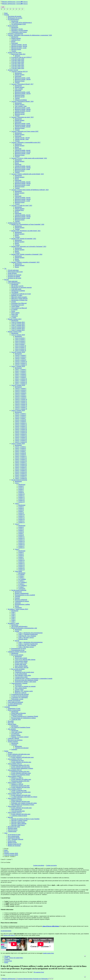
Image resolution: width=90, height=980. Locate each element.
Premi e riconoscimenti (14, 710)
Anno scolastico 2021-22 (15, 770)
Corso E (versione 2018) (18, 410)
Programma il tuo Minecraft (19, 303)
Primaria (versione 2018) (14, 331)
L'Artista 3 (21, 580)
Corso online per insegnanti (15, 702)
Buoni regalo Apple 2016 (18, 54)
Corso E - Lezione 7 (20, 418)
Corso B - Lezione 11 (21, 363)
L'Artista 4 (21, 584)
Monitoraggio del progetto (15, 18)
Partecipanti (14, 43)
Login (2, 7)
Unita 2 (13, 614)
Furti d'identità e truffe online (23, 675)
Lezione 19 (21, 522)
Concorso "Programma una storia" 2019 (22, 117)
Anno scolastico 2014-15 (15, 812)
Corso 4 (17, 549)
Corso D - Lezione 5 (20, 391)
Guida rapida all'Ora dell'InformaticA (21, 22)
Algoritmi (17, 596)
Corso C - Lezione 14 (21, 382)
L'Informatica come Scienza (19, 32)
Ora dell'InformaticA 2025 (18, 24)
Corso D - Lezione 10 (21, 399)
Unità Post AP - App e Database (27, 636)
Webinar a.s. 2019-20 (17, 784)
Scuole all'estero (12, 273)
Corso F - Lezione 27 (21, 476)
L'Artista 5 (21, 587)
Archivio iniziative (13, 741)
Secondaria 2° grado (13, 623)
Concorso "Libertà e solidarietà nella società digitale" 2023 (27, 174)
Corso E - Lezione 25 (21, 440)
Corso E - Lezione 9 (20, 421)
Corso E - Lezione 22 (21, 435)
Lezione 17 (21, 521)
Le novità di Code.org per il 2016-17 (21, 57)
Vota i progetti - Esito (21, 106)
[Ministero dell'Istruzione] (8, 978)
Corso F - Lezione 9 (20, 454)
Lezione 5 (21, 489)
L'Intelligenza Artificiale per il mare (21, 293)
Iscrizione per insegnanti (14, 275)
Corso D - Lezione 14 (21, 404)
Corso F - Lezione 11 (21, 456)
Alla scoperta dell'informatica (19, 626)
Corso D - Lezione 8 (20, 396)
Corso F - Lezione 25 (21, 473)
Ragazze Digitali (15, 735)
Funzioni (17, 598)
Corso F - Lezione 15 (21, 459)
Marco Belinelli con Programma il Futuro (22, 804)
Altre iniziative (12, 729)
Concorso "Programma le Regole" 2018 (22, 101)
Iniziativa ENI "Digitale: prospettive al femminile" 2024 (26, 254)
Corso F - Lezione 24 (21, 472)
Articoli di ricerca (12, 830)
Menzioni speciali (20, 96)
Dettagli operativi (16, 38)
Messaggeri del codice (14, 826)
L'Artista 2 (21, 577)
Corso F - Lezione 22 (21, 469)
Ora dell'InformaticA (13, 19)
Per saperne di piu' (39, 972)
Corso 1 (17, 483)
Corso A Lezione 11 (20, 347)
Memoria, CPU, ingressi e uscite (24, 691)
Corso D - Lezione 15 (21, 405)
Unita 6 (13, 620)
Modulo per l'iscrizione (14, 845)
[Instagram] (14, 10)
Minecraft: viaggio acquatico (19, 297)
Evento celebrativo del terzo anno (20, 801)
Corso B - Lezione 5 (20, 357)
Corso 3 (17, 524)
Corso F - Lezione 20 (21, 465)
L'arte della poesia (16, 289)
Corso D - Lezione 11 (21, 401)
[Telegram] (20, 10)
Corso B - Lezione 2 (20, 355)
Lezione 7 (21, 491)
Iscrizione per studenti (14, 276)
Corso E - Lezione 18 (21, 429)
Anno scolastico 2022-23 (15, 763)
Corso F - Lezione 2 (20, 446)
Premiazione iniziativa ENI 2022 (20, 771)
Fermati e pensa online (21, 662)
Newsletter (11, 721)
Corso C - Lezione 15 (21, 383)
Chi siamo (7, 956)
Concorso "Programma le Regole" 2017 (22, 84)
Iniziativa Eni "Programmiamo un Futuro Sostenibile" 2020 (27, 224)
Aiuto (5, 833)
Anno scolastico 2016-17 (15, 798)
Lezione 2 (21, 527)
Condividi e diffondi (13, 738)
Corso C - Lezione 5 (20, 372)
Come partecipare (12, 281)
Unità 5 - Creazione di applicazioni (28, 634)
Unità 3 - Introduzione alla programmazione (30, 632)
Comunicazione (12, 831)
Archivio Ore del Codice (14, 52)
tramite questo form (48, 953)
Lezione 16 (21, 500)
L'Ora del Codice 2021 (17, 63)
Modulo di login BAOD (14, 844)
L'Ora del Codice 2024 (17, 68)
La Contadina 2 (22, 582)
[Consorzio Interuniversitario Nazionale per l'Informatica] (32, 978)
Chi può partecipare (13, 270)
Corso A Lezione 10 (20, 346)
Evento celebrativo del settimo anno (21, 779)
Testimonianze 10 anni (14, 708)
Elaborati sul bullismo (21, 100)
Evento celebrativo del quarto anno (21, 795)
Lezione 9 (21, 558)
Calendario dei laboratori (21, 748)
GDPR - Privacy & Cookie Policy (13, 957)
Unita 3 (13, 615)
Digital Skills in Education (18, 713)
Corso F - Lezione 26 (21, 475)
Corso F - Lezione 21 (21, 467)
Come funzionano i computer (19, 683)
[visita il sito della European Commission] (51, 978)
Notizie (6, 751)
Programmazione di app (17, 650)
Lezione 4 (21, 487)
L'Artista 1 (21, 576)
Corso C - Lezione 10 (21, 379)
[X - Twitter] (17, 10)
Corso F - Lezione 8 (20, 453)
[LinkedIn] (5, 10)
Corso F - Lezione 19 (21, 464)
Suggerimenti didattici (14, 837)
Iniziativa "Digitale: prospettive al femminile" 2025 (25, 262)
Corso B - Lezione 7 (20, 358)
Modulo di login (12, 842)
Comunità (7, 707)
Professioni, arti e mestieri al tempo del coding (24, 803)
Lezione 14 (21, 498)
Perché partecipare (13, 25)
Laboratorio (14, 316)
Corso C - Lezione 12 (21, 380)
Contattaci (7, 959)
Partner (6, 962)
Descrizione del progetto (14, 16)
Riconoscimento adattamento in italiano (22, 768)
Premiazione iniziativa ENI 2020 (20, 785)
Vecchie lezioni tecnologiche (19, 480)
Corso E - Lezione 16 (21, 428)
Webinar (10, 752)
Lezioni (17, 631)
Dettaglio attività (22, 639)
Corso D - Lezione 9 (20, 398)
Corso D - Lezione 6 (20, 393)
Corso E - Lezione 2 (20, 413)
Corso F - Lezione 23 (21, 470)
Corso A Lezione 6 (20, 342)
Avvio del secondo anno (18, 811)
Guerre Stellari (15, 306)
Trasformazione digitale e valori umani (25, 681)
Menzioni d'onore (16, 49)
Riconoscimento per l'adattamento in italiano (23, 718)
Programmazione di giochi (18, 648)
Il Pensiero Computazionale (15, 33)
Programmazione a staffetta (22, 604)
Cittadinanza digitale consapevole (17, 651)
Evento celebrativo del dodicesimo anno (19, 754)
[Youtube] (8, 10)
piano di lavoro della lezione (51, 926)
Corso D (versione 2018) (18, 385)
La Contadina (22, 579)
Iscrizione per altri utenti (14, 278)
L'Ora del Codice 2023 (17, 66)
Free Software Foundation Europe (20, 727)
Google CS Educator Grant (18, 790)
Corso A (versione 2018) (18, 334)
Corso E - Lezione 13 (21, 424)
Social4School (15, 733)
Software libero (12, 724)
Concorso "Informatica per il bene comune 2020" (25, 131)
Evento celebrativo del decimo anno (21, 762)
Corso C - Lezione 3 (20, 371)
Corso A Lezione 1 (20, 338)
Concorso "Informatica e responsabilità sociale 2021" (26, 142)
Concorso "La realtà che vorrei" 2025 (21, 205)
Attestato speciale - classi (22, 139)
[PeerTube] (11, 10)
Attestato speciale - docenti (22, 137)
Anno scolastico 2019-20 (15, 782)
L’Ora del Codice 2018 (17, 59)
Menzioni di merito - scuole (18, 48)
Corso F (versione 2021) (18, 330)
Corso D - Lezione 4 (20, 390)
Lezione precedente (38, 865)
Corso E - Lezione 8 (20, 420)
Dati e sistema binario (21, 688)
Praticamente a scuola (17, 699)
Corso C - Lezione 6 (20, 374)
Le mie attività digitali (21, 673)
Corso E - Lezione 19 (21, 431)
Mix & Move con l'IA (17, 286)
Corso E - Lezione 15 (21, 426)
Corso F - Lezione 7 (20, 451)
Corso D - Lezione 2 (20, 388)
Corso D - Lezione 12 (21, 402)
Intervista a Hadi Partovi (18, 825)
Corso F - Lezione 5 (20, 450)
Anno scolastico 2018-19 (15, 789)
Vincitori (13, 51)
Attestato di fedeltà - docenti (19, 44)
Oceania (13, 301)
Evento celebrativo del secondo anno (21, 807)
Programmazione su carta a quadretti (25, 595)
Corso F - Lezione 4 (20, 448)
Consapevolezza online (21, 677)
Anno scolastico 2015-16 (15, 806)
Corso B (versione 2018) (18, 352)
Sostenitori (14, 749)
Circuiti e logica (19, 689)
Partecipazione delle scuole (15, 271)
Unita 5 (13, 618)
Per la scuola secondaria (18, 669)
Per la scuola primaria (17, 655)
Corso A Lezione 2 (20, 339)
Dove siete (11, 722)
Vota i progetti (19, 89)
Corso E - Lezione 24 (21, 439)
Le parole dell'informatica (15, 703)
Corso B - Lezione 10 (21, 361)
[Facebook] (2, 10)
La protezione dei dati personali (20, 694)
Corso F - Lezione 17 (21, 462)
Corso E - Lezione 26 (21, 442)
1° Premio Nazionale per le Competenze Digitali (24, 716)
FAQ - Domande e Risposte (15, 839)
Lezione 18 (21, 502)
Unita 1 (13, 612)
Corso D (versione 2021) (18, 327)
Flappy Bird (14, 314)
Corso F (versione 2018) (18, 443)
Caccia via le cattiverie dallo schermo (25, 659)
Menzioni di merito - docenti (19, 46)
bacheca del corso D (9, 935)
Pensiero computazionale (22, 593)
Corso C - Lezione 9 (20, 377)
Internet (17, 606)
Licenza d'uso (8, 961)
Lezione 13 (21, 497)
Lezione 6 (21, 509)
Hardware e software (20, 692)
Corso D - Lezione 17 (21, 407)
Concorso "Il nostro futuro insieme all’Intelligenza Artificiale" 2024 (30, 189)
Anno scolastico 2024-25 (15, 755)
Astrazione (18, 603)
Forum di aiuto (12, 841)
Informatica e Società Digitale (19, 30)
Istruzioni (17, 55)
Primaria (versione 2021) (14, 319)
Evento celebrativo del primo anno (20, 814)
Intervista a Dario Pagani (18, 822)
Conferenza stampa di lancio (19, 815)
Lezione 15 (21, 543)
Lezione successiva (51, 865)
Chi (5, 268)
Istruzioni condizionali (21, 599)
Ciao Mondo (14, 292)
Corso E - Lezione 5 (20, 416)
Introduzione (14, 21)
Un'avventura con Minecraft (19, 308)
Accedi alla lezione (6, 930)
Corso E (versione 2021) (18, 328)
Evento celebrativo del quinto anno (21, 792)
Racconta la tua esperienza (15, 740)
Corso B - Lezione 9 (20, 360)
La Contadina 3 (22, 585)
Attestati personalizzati (14, 700)
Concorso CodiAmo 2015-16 (19, 71)
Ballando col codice (16, 295)
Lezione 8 (21, 492)
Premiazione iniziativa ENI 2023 (20, 765)
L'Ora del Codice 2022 (17, 65)
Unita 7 (13, 621)
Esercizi (17, 640)
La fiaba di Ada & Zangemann (19, 696)
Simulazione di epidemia (18, 290)
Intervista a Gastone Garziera (19, 820)
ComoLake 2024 (16, 719)
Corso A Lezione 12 (20, 349)
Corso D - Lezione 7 (20, 394)
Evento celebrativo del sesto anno (20, 787)
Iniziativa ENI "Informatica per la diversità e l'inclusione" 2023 (28, 246)
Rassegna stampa (12, 828)
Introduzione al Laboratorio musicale (21, 287)
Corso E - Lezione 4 (20, 415)
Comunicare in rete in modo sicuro (24, 672)
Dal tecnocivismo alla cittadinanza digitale (26, 680)
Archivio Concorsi (13, 70)
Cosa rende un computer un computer (25, 686)
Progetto (6, 14)
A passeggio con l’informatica (19, 697)
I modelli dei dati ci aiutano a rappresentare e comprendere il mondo (33, 678)
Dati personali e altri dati (21, 667)
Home (6, 13)
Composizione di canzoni (22, 601)
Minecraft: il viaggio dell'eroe (19, 298)
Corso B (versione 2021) (18, 323)
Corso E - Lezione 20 (21, 432)
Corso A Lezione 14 (20, 350)
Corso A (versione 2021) (18, 322)
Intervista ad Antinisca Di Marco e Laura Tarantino (25, 819)
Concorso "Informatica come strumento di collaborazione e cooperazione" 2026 (30, 35)
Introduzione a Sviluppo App (19, 300)
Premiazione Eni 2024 (17, 760)
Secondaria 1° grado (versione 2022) (18, 609)
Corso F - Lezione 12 (21, 457)
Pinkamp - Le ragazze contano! (20, 737)
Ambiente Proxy (15, 40)
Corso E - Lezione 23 (21, 437)
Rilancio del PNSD (16, 800)
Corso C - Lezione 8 (20, 375)
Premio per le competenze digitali (20, 774)
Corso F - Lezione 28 (21, 478)
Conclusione (21, 588)
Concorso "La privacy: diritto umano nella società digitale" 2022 (29, 158)
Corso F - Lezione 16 (21, 461)
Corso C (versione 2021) (18, 325)
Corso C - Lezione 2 (20, 369)
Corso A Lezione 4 (20, 341)
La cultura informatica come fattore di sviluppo (24, 796)
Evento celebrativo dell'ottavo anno (21, 773)
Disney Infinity (15, 312)
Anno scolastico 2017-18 (15, 793)
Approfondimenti (12, 705)
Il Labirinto (14, 309)
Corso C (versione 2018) (18, 366)
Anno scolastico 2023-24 (15, 759)
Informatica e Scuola (17, 29)
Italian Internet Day (16, 809)
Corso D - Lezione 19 (21, 409)
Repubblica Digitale (16, 714)
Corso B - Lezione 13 (21, 364)
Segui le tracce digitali (21, 658)
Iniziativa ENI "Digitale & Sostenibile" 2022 (23, 238)
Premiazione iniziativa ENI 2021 (20, 781)
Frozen (13, 311)
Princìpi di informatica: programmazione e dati (24, 628)
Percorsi (6, 279)
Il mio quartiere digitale (21, 661)
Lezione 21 (21, 547)
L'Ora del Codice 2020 (17, 62)
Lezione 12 (21, 538)
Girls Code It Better (16, 732)
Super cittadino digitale (21, 666)
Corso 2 (17, 503)
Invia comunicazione (13, 836)
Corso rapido (18, 571)
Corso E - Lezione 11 (21, 423)
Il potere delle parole (20, 664)
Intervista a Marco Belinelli (18, 823)
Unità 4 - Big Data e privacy (26, 637)
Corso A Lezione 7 (20, 344)
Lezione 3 (21, 486)
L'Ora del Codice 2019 (17, 60)
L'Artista (13, 317)
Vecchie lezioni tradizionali (18, 590)
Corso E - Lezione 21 (21, 434)
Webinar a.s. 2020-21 (17, 778)
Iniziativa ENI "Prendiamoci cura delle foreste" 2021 (26, 230)
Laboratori (14, 744)
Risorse (13, 41)
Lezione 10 (21, 494)
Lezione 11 (21, 495)
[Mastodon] (23, 10)
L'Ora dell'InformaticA (14, 282)
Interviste (10, 817)
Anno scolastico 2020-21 (15, 776)
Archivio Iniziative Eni (14, 223)
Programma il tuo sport (17, 305)
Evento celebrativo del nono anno (20, 766)
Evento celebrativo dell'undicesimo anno (22, 757)
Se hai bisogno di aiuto (14, 834)
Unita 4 (13, 617)
